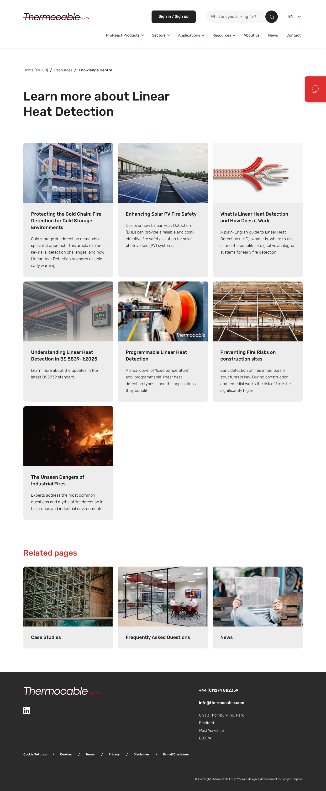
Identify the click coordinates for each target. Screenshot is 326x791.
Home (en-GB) (35, 70)
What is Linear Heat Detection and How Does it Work (254, 217)
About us (252, 35)
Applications (189, 35)
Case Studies (46, 637)
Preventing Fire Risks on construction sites (248, 356)
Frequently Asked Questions (158, 637)
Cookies (66, 754)
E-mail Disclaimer (176, 754)
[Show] (142, 35)
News (273, 35)
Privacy (114, 754)
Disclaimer (141, 754)
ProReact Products (122, 35)
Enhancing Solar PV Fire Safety (161, 214)
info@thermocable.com (221, 703)
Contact (293, 35)
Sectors (159, 35)
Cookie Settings (35, 754)
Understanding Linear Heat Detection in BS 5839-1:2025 (64, 356)
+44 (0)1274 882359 (218, 690)
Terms (90, 754)
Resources (222, 35)
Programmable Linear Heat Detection (156, 356)
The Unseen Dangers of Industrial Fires (57, 480)
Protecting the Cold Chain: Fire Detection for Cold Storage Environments (66, 220)
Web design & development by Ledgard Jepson (272, 779)
